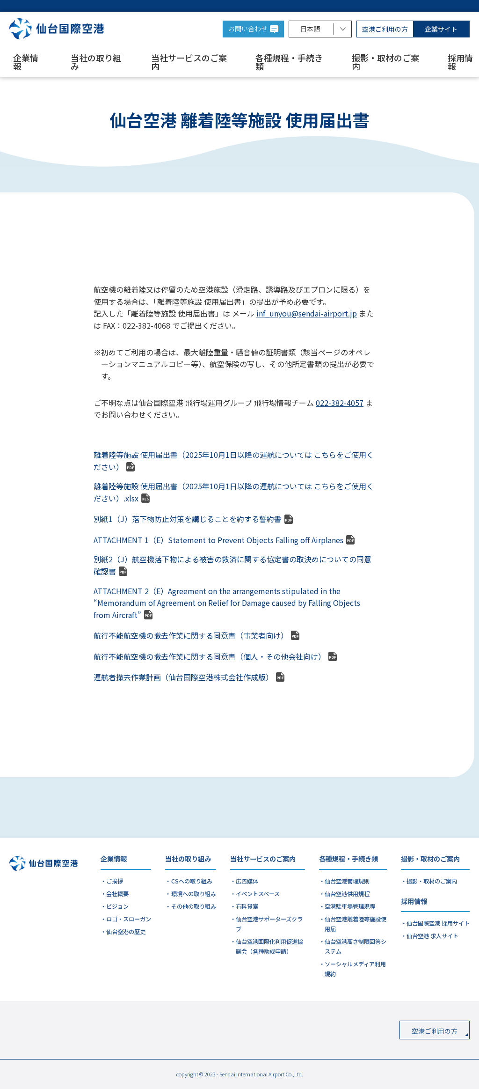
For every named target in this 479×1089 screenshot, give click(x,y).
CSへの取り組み (191, 881)
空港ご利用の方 (385, 29)
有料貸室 (247, 906)
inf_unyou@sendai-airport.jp (306, 313)
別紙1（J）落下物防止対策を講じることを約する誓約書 (188, 518)
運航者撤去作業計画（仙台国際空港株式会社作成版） (183, 677)
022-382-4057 (339, 402)
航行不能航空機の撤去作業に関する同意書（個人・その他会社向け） (210, 656)
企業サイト (441, 29)
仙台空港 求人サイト (432, 936)
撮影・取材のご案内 (385, 62)
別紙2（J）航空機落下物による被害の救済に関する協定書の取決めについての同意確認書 (232, 565)
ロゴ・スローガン (128, 919)
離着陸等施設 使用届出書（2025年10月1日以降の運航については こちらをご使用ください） (234, 460)
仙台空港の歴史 (125, 931)
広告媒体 (247, 881)
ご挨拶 (114, 881)
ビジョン (117, 906)
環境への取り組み (193, 894)
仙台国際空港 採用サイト (438, 923)
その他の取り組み (193, 906)
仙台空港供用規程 (347, 894)
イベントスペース (258, 894)
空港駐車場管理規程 (350, 906)
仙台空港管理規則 (347, 881)
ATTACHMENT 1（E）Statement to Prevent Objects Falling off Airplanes (218, 539)
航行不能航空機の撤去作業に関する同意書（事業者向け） (191, 635)
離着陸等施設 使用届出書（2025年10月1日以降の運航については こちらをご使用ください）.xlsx (234, 492)
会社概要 (117, 894)
